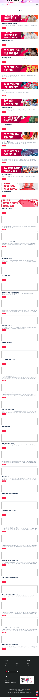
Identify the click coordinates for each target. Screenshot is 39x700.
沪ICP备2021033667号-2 (25, 689)
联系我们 (28, 667)
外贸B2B (6, 665)
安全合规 (28, 665)
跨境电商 (6, 663)
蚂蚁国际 (14, 686)
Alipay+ (18, 686)
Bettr (25, 686)
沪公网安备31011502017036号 (19, 690)
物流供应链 (17, 665)
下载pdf (4, 28)
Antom (22, 686)
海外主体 (6, 667)
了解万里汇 (28, 663)
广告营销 (17, 663)
